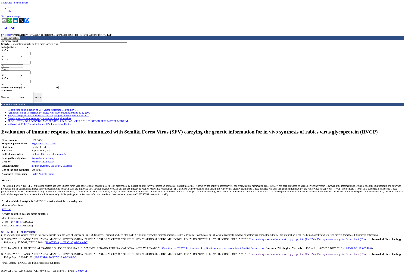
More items (7, 205)
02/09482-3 (80, 242)
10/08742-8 (52, 242)
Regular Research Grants (43, 143)
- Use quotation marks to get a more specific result (30, 44)
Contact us (81, 270)
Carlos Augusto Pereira (43, 174)
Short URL (6, 2)
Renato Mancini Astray (43, 158)
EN (9, 11)
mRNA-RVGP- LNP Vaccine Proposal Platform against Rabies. (40, 124)
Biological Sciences (41, 154)
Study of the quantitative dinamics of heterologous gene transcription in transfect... (48, 115)
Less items (18, 205)
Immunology (59, 154)
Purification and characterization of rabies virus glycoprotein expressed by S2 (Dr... (49, 112)
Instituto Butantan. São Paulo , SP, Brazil (51, 165)
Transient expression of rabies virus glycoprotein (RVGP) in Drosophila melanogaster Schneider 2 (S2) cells (310, 239)
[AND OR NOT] (5, 50)
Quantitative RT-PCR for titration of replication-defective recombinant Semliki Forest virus (213, 248)
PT (9, 8)
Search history (21, 2)
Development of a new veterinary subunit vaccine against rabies (39, 118)
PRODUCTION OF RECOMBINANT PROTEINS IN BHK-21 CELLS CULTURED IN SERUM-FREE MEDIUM (68, 121)
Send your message (11, 16)
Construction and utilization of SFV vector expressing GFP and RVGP (43, 109)
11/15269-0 (350, 248)
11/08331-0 (66, 242)
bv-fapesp (6, 34)
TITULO (6, 209)
